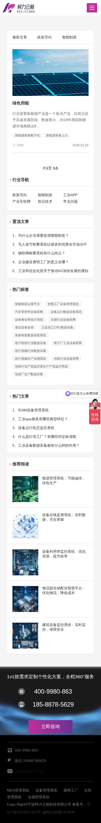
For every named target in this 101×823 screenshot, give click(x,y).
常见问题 (70, 201)
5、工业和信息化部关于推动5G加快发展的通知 (50, 271)
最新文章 (19, 37)
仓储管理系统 (38, 797)
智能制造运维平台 (27, 304)
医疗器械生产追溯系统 (30, 358)
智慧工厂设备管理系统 (63, 304)
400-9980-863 (53, 691)
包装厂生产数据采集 (29, 374)
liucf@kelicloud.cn (29, 771)
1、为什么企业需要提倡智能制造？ (40, 235)
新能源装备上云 (57, 135)
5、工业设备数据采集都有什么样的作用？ (46, 445)
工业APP (70, 195)
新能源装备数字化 (27, 135)
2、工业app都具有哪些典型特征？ (40, 419)
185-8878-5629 (53, 704)
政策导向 (44, 37)
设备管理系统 (46, 790)
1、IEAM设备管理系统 (30, 410)
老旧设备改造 (24, 327)
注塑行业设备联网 (63, 319)
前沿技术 (45, 201)
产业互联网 (21, 201)
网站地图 (52, 812)
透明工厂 (70, 790)
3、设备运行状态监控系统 (33, 428)
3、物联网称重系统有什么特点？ (38, 253)
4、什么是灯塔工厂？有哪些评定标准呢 (44, 436)
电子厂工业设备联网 (68, 343)
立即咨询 (50, 726)
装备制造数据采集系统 (30, 335)
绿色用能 (20, 103)
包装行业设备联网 (66, 358)
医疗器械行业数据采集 (30, 351)
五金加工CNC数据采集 (57, 327)
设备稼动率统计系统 (29, 319)
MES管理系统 (18, 790)
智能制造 (69, 37)
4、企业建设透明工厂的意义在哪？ (40, 262)
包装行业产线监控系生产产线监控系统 (41, 366)
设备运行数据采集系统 (66, 312)
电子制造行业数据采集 (30, 343)
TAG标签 (68, 812)
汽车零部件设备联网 (29, 312)
